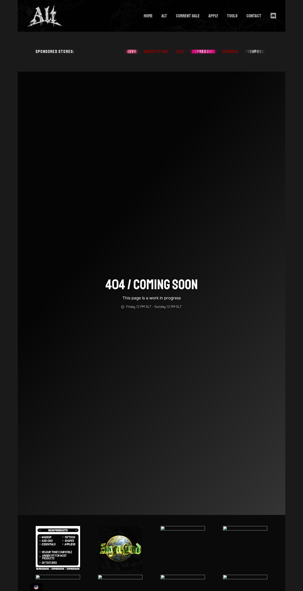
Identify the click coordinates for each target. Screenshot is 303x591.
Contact (253, 16)
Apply (213, 16)
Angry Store (146, 51)
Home (148, 16)
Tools (232, 16)
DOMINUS (220, 51)
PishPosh (245, 51)
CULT (170, 51)
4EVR (122, 51)
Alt (164, 16)
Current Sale (188, 16)
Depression (193, 51)
